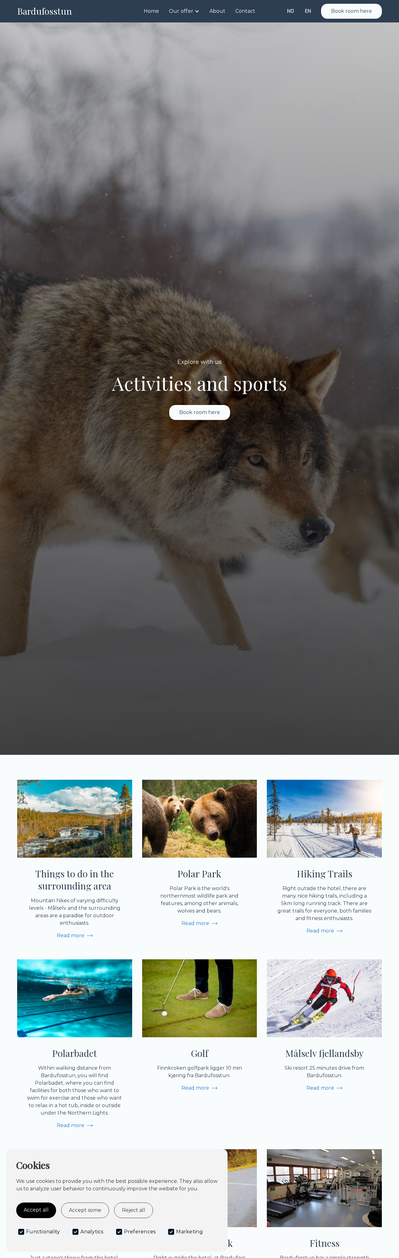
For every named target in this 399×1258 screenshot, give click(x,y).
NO (290, 11)
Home (151, 11)
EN (308, 11)
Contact (245, 11)
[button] (184, 11)
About (217, 11)
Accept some (85, 1210)
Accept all (36, 1210)
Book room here (351, 11)
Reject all (133, 1210)
